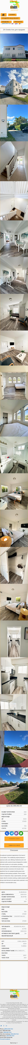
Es (21, 23)
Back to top (13, 1043)
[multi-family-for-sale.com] (14, 7)
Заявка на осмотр (14, 845)
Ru (17, 23)
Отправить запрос (14, 838)
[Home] (3, 14)
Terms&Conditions (5, 1039)
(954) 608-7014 (7, 23)
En (13, 23)
